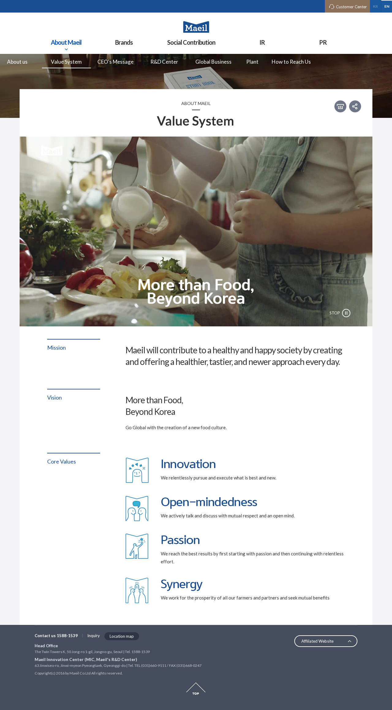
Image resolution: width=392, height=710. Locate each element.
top (195, 688)
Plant (252, 61)
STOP (335, 312)
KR (375, 6)
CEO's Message (115, 61)
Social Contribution (191, 42)
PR (323, 42)
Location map (122, 636)
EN (386, 6)
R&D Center (164, 61)
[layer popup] (355, 105)
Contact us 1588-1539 (56, 635)
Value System (66, 61)
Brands (124, 42)
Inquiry (93, 635)
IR (262, 42)
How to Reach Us (291, 61)
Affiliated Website (317, 641)
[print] (340, 106)
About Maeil (66, 42)
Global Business (213, 61)
